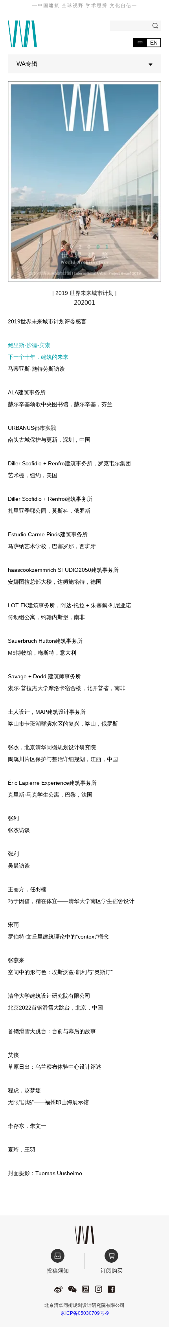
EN (154, 42)
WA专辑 (27, 63)
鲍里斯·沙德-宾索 (29, 345)
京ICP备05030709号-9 (85, 1313)
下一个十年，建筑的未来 (38, 357)
